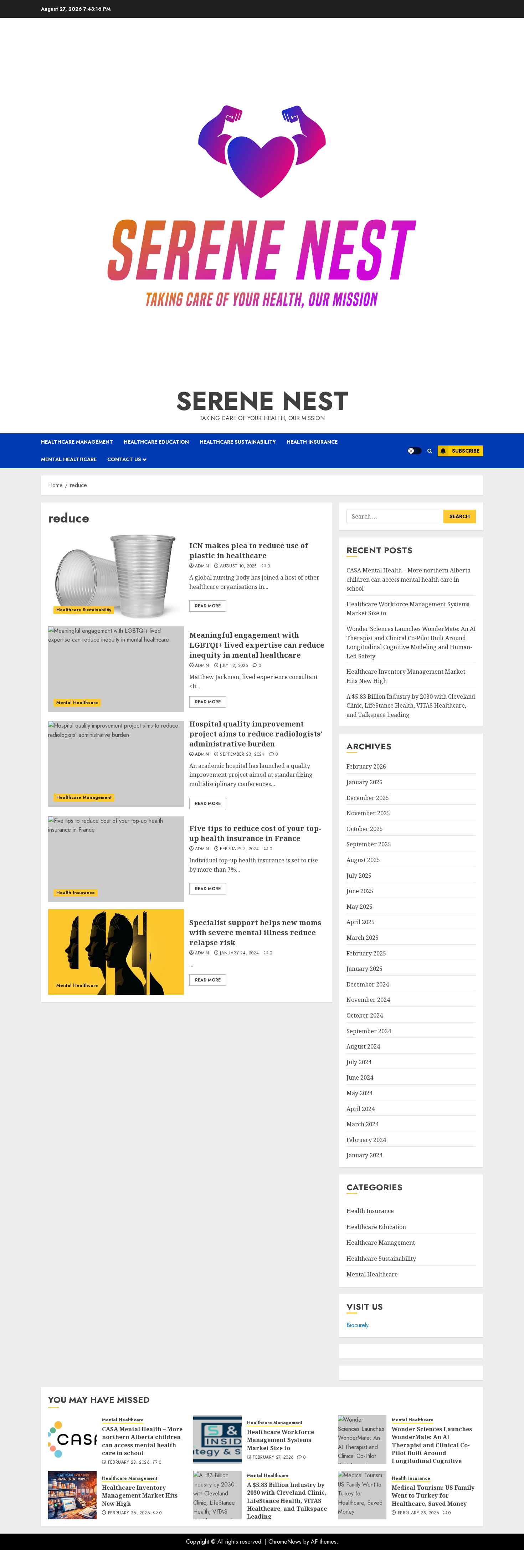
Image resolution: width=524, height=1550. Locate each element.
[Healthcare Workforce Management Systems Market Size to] (217, 1439)
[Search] (429, 451)
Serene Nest (262, 400)
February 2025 (366, 953)
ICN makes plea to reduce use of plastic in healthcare (248, 550)
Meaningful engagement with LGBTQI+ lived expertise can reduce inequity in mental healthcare (256, 645)
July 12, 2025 (234, 666)
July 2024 (358, 1062)
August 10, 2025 (238, 566)
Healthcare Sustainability (238, 441)
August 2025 (363, 860)
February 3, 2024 (239, 849)
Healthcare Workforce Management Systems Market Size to (280, 1440)
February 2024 (366, 1140)
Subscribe (465, 450)
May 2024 (359, 1093)
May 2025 (359, 907)
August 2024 (363, 1046)
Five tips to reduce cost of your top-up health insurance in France (255, 833)
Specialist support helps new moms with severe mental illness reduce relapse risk (255, 932)
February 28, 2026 (129, 1462)
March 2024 (362, 1124)
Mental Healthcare (69, 459)
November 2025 (368, 813)
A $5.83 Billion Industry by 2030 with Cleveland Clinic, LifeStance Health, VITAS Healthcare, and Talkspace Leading (410, 706)
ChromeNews (285, 1542)
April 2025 (360, 922)
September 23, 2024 (242, 755)
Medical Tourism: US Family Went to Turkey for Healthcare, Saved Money (433, 1496)
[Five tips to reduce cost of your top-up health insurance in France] (116, 859)
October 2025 (364, 829)
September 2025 (368, 844)
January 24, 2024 (239, 953)
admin (202, 566)
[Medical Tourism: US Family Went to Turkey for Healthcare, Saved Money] (362, 1495)
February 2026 (366, 766)
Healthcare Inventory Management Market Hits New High (140, 1496)
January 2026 (364, 782)
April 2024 (360, 1109)
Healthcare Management (77, 441)
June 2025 (359, 891)
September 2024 (368, 1031)
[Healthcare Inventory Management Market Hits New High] (72, 1495)
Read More (208, 606)
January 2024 (364, 1155)
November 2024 (368, 1000)
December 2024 (367, 984)
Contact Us (124, 459)
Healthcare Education (156, 441)
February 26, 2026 (129, 1513)
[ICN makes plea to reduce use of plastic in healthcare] (116, 576)
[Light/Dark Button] (414, 450)
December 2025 (367, 798)
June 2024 (359, 1077)
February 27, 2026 (273, 1457)
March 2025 (362, 938)
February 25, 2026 (418, 1513)
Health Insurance (312, 441)
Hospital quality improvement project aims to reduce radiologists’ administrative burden (255, 734)
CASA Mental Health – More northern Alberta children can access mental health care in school (408, 579)
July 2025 (358, 875)
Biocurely (357, 1325)
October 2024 (364, 1015)
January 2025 (364, 969)
